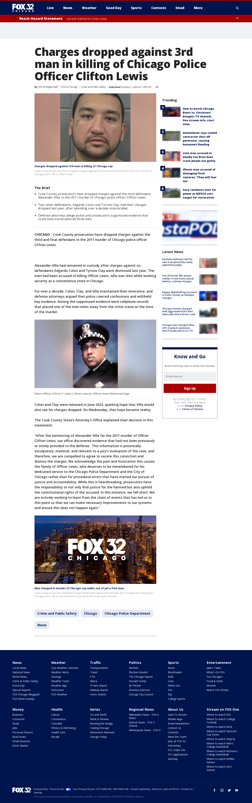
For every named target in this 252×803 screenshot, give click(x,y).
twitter (229, 790)
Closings (56, 676)
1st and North (98, 714)
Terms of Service (192, 409)
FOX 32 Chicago (69, 86)
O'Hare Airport (98, 685)
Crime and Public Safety (93, 86)
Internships (174, 745)
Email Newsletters (178, 723)
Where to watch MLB (219, 727)
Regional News (141, 709)
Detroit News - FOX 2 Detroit (142, 724)
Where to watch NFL (219, 714)
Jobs (15, 728)
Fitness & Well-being (63, 728)
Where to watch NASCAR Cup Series (222, 732)
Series (95, 709)
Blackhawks (175, 672)
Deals (15, 723)
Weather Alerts (60, 672)
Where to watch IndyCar (221, 739)
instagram (222, 790)
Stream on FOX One (223, 709)
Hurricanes (57, 690)
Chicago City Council (141, 694)
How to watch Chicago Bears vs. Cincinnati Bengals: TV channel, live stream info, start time (198, 116)
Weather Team (60, 681)
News (41, 625)
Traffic (95, 662)
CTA (92, 676)
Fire (170, 690)
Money (18, 709)
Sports (173, 662)
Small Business (21, 741)
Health (57, 709)
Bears (171, 668)
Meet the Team (177, 736)
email (237, 790)
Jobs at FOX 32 (177, 741)
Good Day (18, 685)
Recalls (55, 736)
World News (19, 676)
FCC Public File (176, 750)
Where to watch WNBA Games (220, 760)
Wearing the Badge (101, 723)
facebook (215, 790)
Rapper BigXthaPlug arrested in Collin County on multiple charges (179, 294)
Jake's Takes (214, 668)
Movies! (211, 685)
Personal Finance (22, 732)
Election (133, 668)
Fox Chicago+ (215, 676)
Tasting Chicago (99, 728)
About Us (175, 709)
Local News (19, 668)
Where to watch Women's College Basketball (222, 752)
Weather (58, 662)
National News (21, 672)
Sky (170, 694)
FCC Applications (178, 754)
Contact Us (174, 728)
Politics (135, 662)
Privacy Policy (193, 405)
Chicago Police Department (127, 613)
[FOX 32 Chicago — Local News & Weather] (24, 8)
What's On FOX (216, 672)
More (198, 8)
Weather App (59, 685)
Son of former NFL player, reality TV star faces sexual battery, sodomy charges (178, 278)
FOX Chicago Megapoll (25, 694)
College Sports (176, 699)
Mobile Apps (175, 719)
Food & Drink (215, 681)
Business (17, 714)
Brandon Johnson (139, 690)
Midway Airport (99, 690)
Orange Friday (98, 736)
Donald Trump (137, 681)
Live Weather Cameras (64, 668)
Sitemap (173, 759)
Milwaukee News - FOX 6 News (144, 716)
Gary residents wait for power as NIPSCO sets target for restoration (199, 193)
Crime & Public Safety (25, 681)
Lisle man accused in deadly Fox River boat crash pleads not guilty (199, 157)
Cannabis (56, 723)
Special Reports (21, 690)
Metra (93, 681)
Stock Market (20, 745)
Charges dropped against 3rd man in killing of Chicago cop (73, 166)
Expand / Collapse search (237, 8)
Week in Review (99, 719)
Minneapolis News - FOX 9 (144, 730)
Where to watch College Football (221, 720)
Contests (173, 732)
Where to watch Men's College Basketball (220, 745)
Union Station (98, 694)
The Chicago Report (141, 676)
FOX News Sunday (23, 699)
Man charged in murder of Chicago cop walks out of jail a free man (79, 588)
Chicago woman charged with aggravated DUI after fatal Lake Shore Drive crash (178, 311)
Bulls (171, 676)
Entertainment (219, 662)
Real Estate (19, 736)
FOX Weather (59, 694)
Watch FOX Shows (218, 690)
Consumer (18, 719)
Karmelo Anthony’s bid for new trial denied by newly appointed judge (177, 261)
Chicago (90, 613)
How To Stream (177, 714)
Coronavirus (58, 719)
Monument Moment (102, 732)
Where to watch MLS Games (219, 768)
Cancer (55, 714)
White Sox (174, 685)
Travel (93, 672)
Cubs (171, 681)
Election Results (138, 672)
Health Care (58, 732)
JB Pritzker (135, 685)
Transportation (99, 668)
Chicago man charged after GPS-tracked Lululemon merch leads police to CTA (178, 327)
